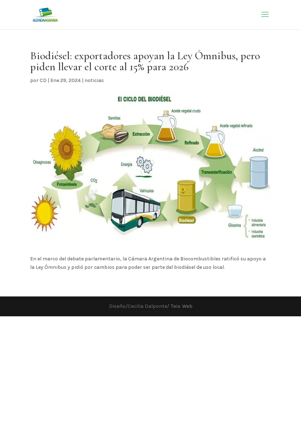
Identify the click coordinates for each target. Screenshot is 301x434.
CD (43, 80)
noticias (94, 80)
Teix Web (180, 306)
